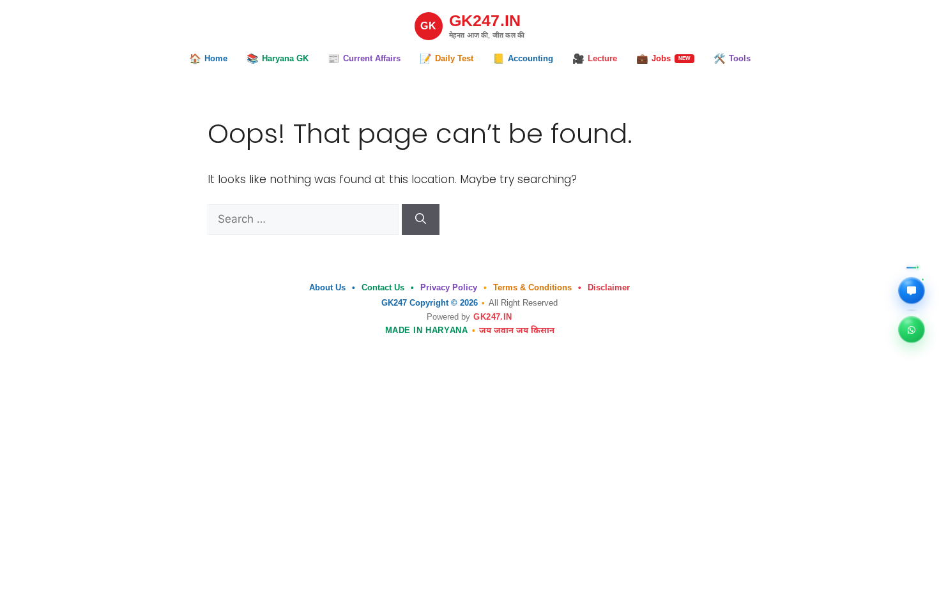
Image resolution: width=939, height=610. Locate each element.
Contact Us (383, 287)
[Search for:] (305, 219)
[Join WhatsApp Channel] (911, 328)
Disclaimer (609, 287)
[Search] (420, 219)
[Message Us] (911, 289)
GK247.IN (492, 317)
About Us (327, 287)
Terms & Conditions (532, 287)
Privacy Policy (448, 287)
